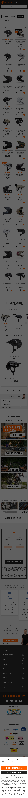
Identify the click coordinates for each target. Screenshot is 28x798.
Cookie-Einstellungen (14, 763)
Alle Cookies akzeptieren (13, 768)
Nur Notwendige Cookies (14, 772)
